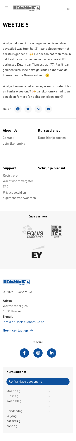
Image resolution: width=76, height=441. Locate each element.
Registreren (11, 176)
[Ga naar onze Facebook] (24, 353)
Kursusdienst (49, 131)
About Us (10, 131)
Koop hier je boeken (52, 138)
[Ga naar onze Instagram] (38, 353)
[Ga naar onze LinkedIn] (51, 353)
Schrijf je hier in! (51, 168)
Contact (8, 138)
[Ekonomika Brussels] (26, 10)
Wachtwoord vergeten (18, 181)
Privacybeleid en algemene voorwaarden (19, 195)
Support (9, 168)
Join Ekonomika (14, 144)
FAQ (5, 187)
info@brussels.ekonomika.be (23, 322)
